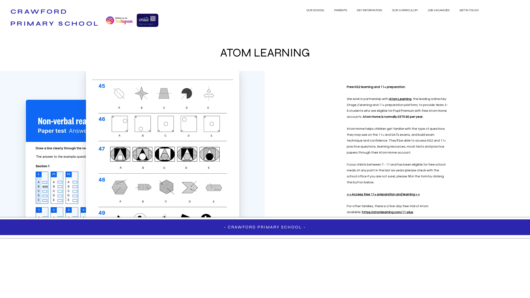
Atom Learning (400, 99)
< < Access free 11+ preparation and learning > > (383, 194)
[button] (315, 10)
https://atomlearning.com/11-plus (387, 212)
